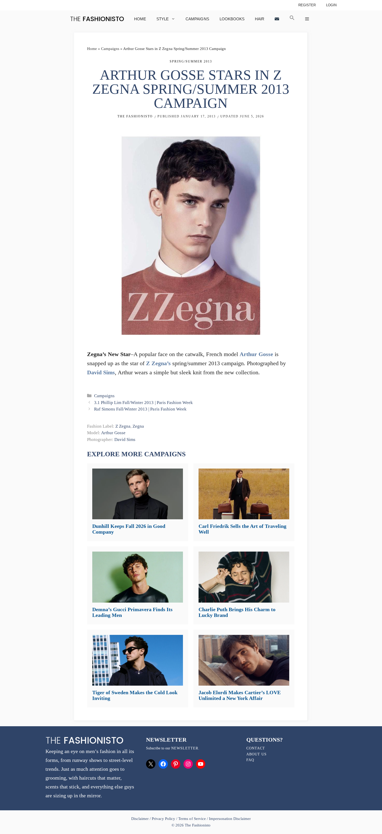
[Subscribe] (276, 18)
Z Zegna (122, 426)
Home (140, 19)
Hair (259, 19)
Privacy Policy (163, 819)
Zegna (138, 426)
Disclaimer (140, 819)
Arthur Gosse (256, 354)
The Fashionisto (135, 116)
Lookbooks (232, 19)
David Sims (101, 372)
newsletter (184, 748)
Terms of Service (192, 819)
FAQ (250, 760)
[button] (292, 18)
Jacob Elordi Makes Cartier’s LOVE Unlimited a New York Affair (240, 695)
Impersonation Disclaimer (230, 819)
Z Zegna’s (158, 363)
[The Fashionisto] (97, 18)
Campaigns (197, 19)
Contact (255, 748)
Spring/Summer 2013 (191, 61)
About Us (256, 754)
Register (307, 5)
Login (331, 5)
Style (162, 19)
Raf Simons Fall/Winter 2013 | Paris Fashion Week (140, 409)
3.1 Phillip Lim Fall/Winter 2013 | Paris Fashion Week (143, 402)
